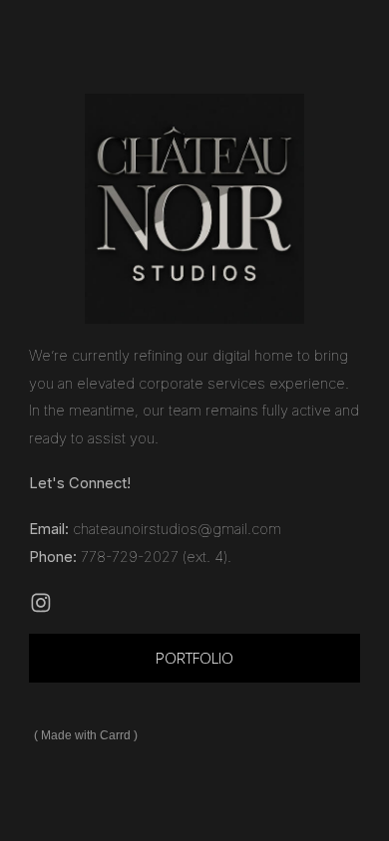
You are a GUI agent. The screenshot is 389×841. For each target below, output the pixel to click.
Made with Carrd (86, 735)
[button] (41, 603)
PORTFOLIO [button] (194, 658)
